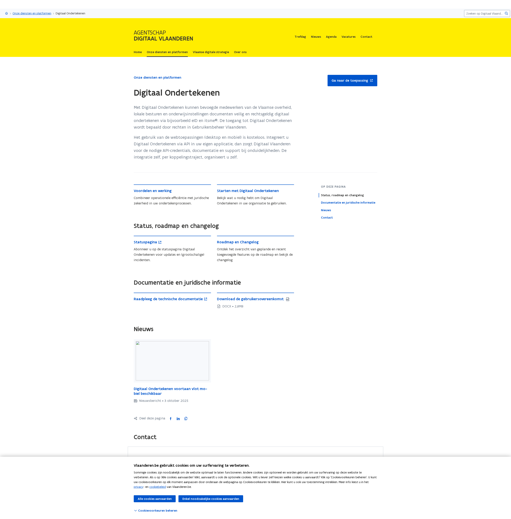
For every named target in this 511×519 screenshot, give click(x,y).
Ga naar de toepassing (348, 80)
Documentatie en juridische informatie (348, 203)
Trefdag (300, 37)
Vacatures (349, 37)
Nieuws (316, 37)
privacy (138, 487)
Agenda (331, 37)
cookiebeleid (157, 487)
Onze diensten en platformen (32, 13)
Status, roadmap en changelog (342, 195)
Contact (366, 37)
